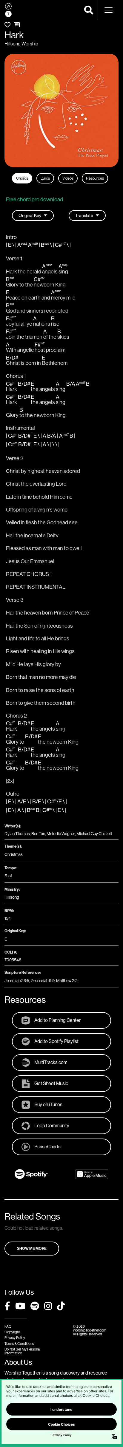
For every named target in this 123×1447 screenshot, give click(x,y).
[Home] (8, 10)
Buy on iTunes (48, 1104)
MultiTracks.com (50, 1062)
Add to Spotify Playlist (56, 1041)
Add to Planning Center (57, 1020)
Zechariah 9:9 (43, 980)
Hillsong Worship (21, 44)
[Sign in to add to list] (17, 25)
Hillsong (11, 897)
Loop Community (51, 1125)
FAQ (7, 1326)
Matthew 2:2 (67, 980)
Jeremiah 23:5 (16, 980)
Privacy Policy (14, 1337)
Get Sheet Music (51, 1083)
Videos (67, 178)
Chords (22, 178)
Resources (95, 178)
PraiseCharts (47, 1147)
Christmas (13, 854)
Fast (8, 875)
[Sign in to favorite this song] (7, 25)
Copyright (12, 1332)
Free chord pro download (34, 199)
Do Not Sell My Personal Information (22, 1351)
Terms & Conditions (19, 1343)
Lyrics (45, 178)
